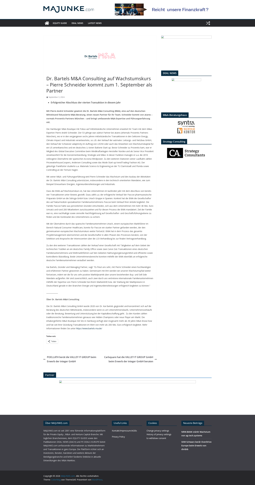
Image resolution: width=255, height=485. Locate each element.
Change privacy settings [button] (158, 430)
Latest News (95, 23)
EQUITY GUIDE (60, 23)
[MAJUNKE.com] (46, 23)
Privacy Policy (118, 436)
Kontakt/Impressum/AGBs (124, 430)
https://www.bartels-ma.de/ (89, 328)
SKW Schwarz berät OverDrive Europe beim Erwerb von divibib (196, 445)
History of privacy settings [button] (159, 434)
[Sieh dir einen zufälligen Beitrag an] (208, 23)
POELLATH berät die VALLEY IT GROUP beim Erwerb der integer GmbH (71, 359)
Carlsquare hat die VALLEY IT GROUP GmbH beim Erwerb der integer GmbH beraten (128, 359)
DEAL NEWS (77, 23)
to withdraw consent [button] (156, 438)
